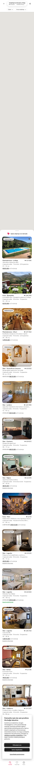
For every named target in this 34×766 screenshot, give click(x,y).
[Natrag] (4, 3)
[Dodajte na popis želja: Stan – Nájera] (29, 456)
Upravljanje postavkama (17, 754)
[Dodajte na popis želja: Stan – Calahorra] (29, 686)
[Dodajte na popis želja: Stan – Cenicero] (29, 419)
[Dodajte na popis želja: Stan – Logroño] (29, 531)
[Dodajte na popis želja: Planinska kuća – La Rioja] (29, 239)
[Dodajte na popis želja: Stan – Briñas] (29, 648)
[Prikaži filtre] (30, 3)
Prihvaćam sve (17, 745)
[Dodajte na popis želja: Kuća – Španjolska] (29, 274)
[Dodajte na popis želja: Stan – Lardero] (29, 383)
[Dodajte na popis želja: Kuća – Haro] (29, 495)
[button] (6, 268)
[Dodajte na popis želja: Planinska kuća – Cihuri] (29, 310)
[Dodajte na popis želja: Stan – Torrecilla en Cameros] (29, 346)
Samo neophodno (17, 750)
